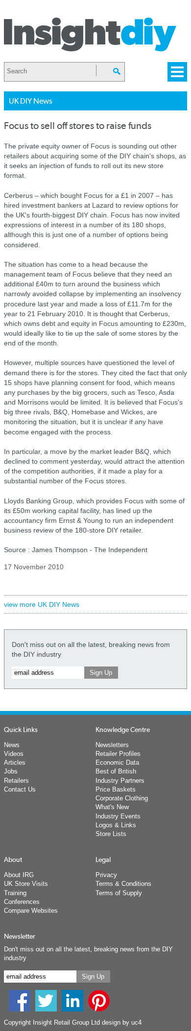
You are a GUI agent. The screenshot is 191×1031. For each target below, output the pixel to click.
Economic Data (117, 762)
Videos (14, 753)
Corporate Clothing (122, 798)
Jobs (11, 771)
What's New (112, 807)
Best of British (116, 771)
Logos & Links (116, 825)
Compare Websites (31, 910)
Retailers (16, 780)
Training (15, 893)
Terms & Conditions (123, 883)
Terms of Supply (119, 893)
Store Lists (111, 834)
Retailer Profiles (118, 753)
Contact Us (20, 789)
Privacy (106, 875)
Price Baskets (116, 789)
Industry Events (118, 816)
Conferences (22, 901)
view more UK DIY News (41, 604)
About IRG (19, 875)
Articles (14, 762)
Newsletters (112, 745)
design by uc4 (122, 1022)
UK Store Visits (26, 883)
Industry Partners (120, 780)
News (12, 745)
